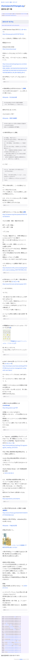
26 (9, 15)
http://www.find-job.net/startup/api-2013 (14, 284)
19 (26, 13)
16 (22, 13)
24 (6, 15)
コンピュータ (15, 281)
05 (8, 13)
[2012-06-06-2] (9, 473)
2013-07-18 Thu (7, 22)
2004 (3, 25)
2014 (13, 25)
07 (13, 628)
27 (10, 15)
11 (19, 626)
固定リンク (6, 81)
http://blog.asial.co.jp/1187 (10, 408)
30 (14, 15)
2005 (5, 25)
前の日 (2, 2)
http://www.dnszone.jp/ (9, 49)
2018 (16, 25)
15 (21, 13)
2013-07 (15, 2)
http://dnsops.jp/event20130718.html (13, 34)
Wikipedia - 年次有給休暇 (10, 97)
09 (16, 636)
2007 (11, 25)
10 (14, 13)
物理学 (5, 510)
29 (12, 15)
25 (7, 15)
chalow (21, 659)
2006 (8, 25)
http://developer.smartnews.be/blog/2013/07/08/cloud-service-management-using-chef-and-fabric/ (15, 368)
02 (6, 623)
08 (12, 13)
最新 (11, 2)
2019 (18, 25)
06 (9, 13)
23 (5, 15)
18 (24, 13)
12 (20, 626)
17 (23, 13)
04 (6, 13)
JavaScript (6, 405)
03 (5, 13)
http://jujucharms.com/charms (11, 498)
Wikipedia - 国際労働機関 (10, 118)
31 (15, 15)
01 (2, 13)
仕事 (24, 212)
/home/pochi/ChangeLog (12, 6)
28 (11, 15)
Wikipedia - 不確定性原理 (10, 525)
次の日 (7, 2)
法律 (24, 88)
